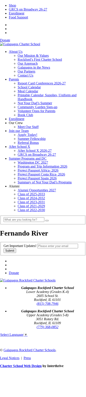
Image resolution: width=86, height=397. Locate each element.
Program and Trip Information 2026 (42, 166)
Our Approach (28, 63)
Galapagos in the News (34, 67)
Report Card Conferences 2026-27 (42, 83)
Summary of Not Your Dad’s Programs (45, 182)
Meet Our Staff (28, 127)
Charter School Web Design (21, 366)
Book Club (25, 115)
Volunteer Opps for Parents (36, 111)
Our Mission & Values (33, 55)
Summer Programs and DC (28, 158)
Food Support (18, 17)
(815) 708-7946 (47, 304)
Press (27, 358)
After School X (19, 146)
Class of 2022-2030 (31, 210)
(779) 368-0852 (47, 327)
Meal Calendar (28, 91)
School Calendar (29, 87)
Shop (12, 5)
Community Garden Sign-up (37, 107)
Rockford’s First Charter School (40, 59)
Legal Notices (9, 358)
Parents (14, 79)
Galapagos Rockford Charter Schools (30, 350)
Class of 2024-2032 (31, 198)
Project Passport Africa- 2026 (38, 170)
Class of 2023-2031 (31, 202)
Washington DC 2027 (33, 162)
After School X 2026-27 (35, 150)
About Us (15, 51)
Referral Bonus (28, 143)
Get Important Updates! (20, 246)
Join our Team (19, 131)
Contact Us (25, 75)
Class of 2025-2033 (31, 194)
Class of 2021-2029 (31, 206)
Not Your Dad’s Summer (35, 103)
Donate (5, 40)
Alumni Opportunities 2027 (37, 190)
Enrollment (16, 13)
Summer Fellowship (32, 139)
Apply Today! (27, 135)
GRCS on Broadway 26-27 (28, 9)
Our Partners (26, 71)
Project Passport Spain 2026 (37, 178)
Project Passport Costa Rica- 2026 (41, 174)
